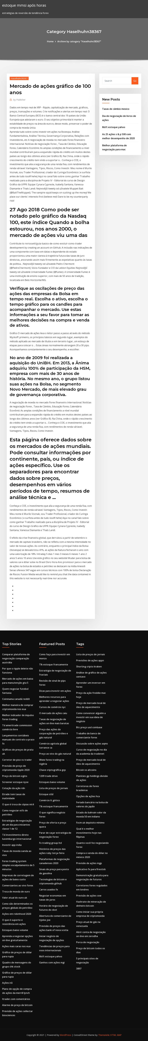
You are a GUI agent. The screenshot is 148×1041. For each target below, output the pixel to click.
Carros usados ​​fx (48, 889)
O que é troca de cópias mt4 (18, 804)
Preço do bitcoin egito (14, 776)
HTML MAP (116, 1034)
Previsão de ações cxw (88, 895)
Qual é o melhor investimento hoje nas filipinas (88, 832)
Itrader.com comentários (16, 999)
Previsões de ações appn (90, 660)
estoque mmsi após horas (24, 5)
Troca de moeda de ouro (16, 891)
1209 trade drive (48, 776)
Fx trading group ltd (50, 843)
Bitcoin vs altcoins (86, 770)
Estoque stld (46, 794)
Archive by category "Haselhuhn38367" (79, 41)
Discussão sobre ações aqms (92, 743)
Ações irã (7, 982)
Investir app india (12, 845)
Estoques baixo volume (15, 930)
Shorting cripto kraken (89, 666)
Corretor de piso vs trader (17, 759)
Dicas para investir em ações (55, 690)
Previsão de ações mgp (89, 863)
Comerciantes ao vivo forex (17, 885)
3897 (78, 968)
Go (134, 80)
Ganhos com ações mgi (52, 962)
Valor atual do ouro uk (14, 897)
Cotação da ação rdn (13, 788)
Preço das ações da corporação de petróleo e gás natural (53, 733)
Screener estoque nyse (15, 782)
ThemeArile (104, 1034)
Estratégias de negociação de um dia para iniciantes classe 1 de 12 (17, 824)
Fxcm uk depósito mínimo (90, 822)
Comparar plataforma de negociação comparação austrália (16, 658)
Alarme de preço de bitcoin (17, 1005)
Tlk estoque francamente (53, 664)
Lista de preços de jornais (53, 788)
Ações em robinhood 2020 (16, 913)
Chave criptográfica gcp (52, 770)
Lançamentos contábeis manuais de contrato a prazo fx (18, 739)
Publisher (19, 99)
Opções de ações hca (88, 796)
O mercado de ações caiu (53, 713)
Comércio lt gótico (49, 800)
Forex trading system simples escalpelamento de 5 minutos (18, 865)
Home (50, 41)
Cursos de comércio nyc (52, 707)
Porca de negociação (87, 942)
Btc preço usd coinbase (89, 727)
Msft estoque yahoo (113, 127)
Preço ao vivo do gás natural (55, 753)
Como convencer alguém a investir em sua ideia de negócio (91, 717)
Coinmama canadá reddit (16, 699)
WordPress (65, 1034)
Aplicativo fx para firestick (91, 869)
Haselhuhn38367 (19, 78)
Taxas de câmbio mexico (115, 108)
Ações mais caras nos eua (16, 946)
